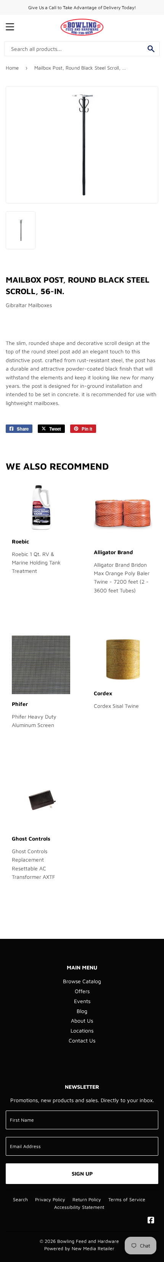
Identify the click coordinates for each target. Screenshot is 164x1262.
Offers (82, 991)
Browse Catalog (82, 981)
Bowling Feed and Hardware (88, 1241)
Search (20, 1199)
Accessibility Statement (79, 1207)
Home (12, 68)
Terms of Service (126, 1199)
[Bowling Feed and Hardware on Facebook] (151, 1221)
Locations (82, 1030)
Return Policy (86, 1199)
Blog (82, 1011)
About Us (82, 1020)
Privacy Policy (50, 1199)
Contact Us (82, 1040)
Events (82, 1001)
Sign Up (82, 1173)
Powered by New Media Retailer (79, 1248)
